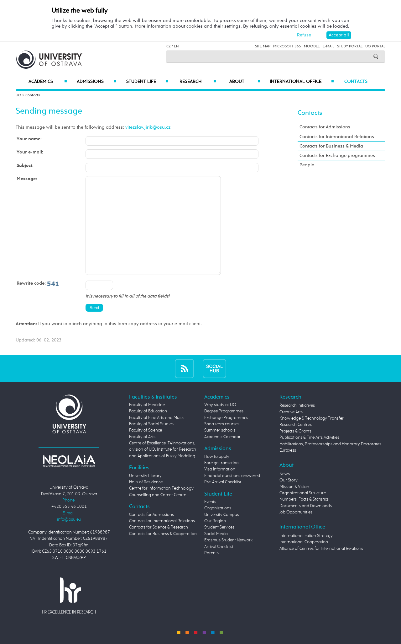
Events (210, 502)
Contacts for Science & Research (158, 527)
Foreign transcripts (221, 463)
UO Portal (375, 46)
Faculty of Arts (142, 437)
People (306, 165)
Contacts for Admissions (324, 127)
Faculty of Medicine (147, 405)
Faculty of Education (148, 411)
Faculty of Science (145, 430)
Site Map (262, 46)
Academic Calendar (222, 437)
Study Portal (349, 46)
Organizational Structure (302, 493)
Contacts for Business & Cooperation (163, 534)
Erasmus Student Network (228, 540)
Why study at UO (220, 405)
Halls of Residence (146, 482)
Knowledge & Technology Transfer (311, 418)
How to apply (216, 456)
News (284, 474)
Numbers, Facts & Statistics (304, 499)
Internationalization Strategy (306, 536)
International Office (302, 81)
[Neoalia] (69, 461)
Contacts (355, 81)
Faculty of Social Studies (151, 424)
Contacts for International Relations (336, 136)
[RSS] (184, 368)
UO (18, 95)
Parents (211, 553)
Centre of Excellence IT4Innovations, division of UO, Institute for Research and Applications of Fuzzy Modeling (162, 449)
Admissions (97, 81)
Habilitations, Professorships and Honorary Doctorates (330, 444)
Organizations (217, 508)
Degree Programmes (223, 411)
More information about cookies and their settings (188, 26)
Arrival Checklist (218, 547)
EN (176, 46)
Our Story (288, 480)
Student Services (219, 527)
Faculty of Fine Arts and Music (156, 418)
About (244, 81)
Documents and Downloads (305, 506)
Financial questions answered (232, 476)
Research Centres (295, 424)
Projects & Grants (295, 431)
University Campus (221, 515)
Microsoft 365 (287, 46)
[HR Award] (69, 595)
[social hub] (214, 368)
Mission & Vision (294, 487)
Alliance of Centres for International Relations (321, 548)
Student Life (147, 81)
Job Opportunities (295, 512)
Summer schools (219, 430)
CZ (168, 46)
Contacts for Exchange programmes (337, 155)
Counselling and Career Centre (157, 495)
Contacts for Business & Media (331, 146)
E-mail (328, 46)
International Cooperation (303, 542)
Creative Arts (291, 412)
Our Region (215, 521)
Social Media (216, 534)
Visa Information (219, 469)
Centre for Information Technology (161, 488)
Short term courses (221, 424)
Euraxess (287, 450)
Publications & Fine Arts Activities (309, 437)
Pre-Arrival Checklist (222, 482)
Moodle (312, 46)
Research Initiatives (297, 405)
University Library (145, 476)
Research (198, 81)
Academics (48, 81)
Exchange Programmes (226, 418)
